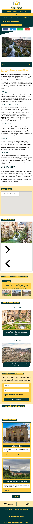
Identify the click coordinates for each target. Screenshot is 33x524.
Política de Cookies (16, 513)
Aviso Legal (8, 509)
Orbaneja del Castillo (7, 74)
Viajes (7, 18)
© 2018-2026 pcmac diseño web (16, 522)
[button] (16, 14)
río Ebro (20, 108)
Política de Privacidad (21, 509)
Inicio (2, 18)
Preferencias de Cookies (16, 516)
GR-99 (2, 98)
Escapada (14, 18)
